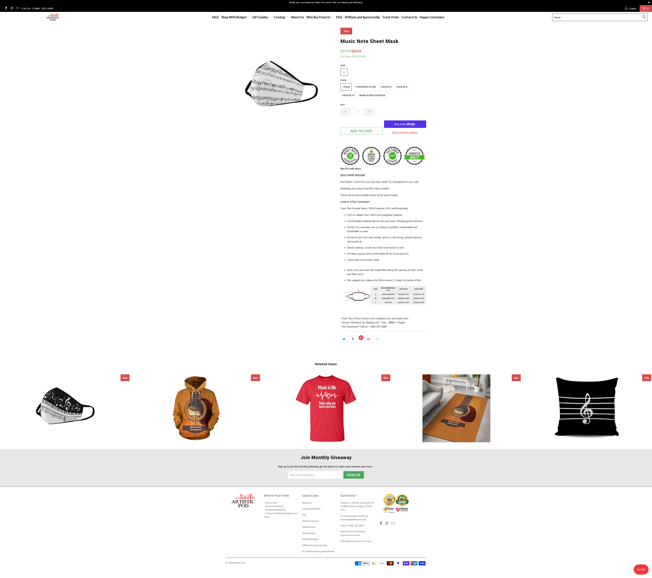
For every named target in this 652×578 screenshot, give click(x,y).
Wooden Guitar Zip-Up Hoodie (195, 408)
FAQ (339, 17)
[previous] (232, 83)
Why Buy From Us (318, 17)
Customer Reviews (311, 509)
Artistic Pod (239, 563)
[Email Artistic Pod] (17, 8)
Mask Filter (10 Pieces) (372, 95)
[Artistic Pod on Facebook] (6, 8)
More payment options (405, 132)
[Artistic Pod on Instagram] (11, 8)
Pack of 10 (348, 95)
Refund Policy (309, 527)
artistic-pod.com (353, 541)
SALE (215, 17)
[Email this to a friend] (377, 339)
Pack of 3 (386, 87)
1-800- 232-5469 (356, 525)
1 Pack (346, 87)
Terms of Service (310, 521)
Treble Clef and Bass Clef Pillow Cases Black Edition (586, 408)
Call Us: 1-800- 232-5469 (37, 8)
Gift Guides (260, 17)
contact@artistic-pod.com (353, 519)
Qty (342, 105)
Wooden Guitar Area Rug (456, 408)
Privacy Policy (308, 533)
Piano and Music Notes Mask (65, 408)
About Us (297, 17)
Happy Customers (432, 17)
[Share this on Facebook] (353, 339)
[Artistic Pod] (52, 17)
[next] (331, 83)
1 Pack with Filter (365, 87)
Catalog (279, 17)
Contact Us (409, 17)
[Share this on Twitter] (344, 339)
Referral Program (310, 539)
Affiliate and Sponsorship (362, 17)
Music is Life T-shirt (326, 408)
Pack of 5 (402, 87)
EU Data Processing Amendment (318, 551)
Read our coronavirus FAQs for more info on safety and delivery (326, 2)
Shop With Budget (234, 17)
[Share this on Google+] (368, 339)
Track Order (390, 17)
